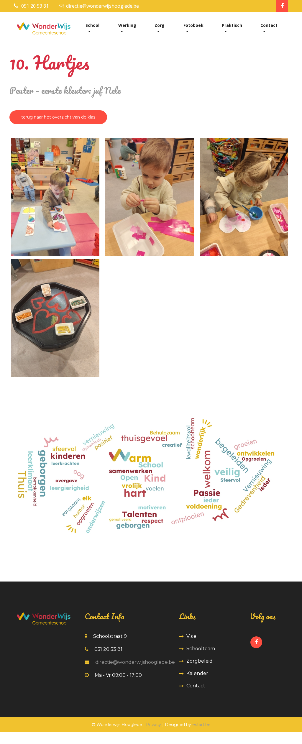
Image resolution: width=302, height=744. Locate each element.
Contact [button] (269, 25)
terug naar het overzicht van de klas (58, 117)
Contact (195, 686)
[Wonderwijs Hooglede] (56, 197)
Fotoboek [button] (193, 25)
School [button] (92, 25)
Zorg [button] (160, 25)
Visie (191, 636)
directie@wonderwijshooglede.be (102, 6)
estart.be (201, 724)
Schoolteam (200, 648)
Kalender (197, 673)
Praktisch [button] (232, 25)
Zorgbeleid (199, 661)
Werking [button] (127, 25)
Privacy (153, 724)
